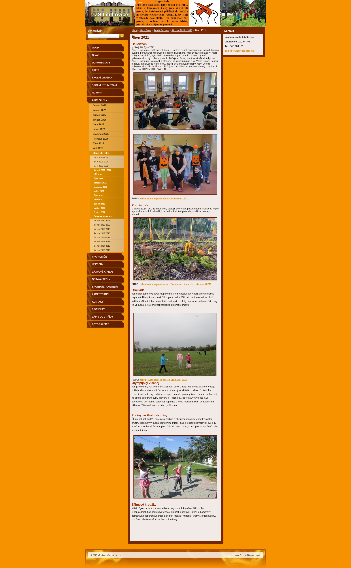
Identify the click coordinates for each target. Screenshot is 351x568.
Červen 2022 (99, 212)
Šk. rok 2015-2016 (102, 242)
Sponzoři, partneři (105, 286)
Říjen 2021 (98, 178)
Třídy (95, 70)
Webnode (256, 555)
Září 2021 (98, 174)
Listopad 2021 (100, 183)
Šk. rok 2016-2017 (102, 237)
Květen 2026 (99, 110)
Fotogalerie (100, 324)
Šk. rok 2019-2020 (102, 225)
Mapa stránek (127, 2)
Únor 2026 (98, 124)
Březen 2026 (99, 119)
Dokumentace (101, 62)
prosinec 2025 (101, 134)
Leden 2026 (99, 129)
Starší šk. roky (161, 30)
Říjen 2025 (98, 143)
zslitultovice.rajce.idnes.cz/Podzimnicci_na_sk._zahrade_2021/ (175, 284)
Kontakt (97, 301)
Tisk (113, 2)
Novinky (97, 92)
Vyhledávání (95, 30)
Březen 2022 (99, 199)
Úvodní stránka (99, 2)
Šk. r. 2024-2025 (101, 157)
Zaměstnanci (100, 294)
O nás (95, 55)
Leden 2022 (99, 191)
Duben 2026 (99, 115)
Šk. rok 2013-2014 (102, 250)
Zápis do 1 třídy (102, 316)
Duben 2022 (99, 204)
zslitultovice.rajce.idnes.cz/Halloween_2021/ (164, 198)
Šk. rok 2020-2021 (102, 221)
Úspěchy (97, 264)
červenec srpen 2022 (103, 216)
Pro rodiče (99, 256)
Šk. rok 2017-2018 (102, 233)
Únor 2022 (98, 195)
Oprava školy (101, 279)
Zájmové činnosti (104, 271)
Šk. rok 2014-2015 (102, 246)
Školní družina (102, 77)
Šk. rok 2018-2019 (102, 229)
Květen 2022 (99, 208)
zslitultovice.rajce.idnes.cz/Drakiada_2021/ (164, 379)
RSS (141, 2)
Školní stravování (104, 85)
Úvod (134, 30)
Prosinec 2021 (100, 187)
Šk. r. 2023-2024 (101, 162)
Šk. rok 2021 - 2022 (181, 30)
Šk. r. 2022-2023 (101, 166)
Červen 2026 (99, 105)
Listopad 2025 (100, 138)
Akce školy (145, 30)
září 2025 (98, 148)
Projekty (98, 309)
